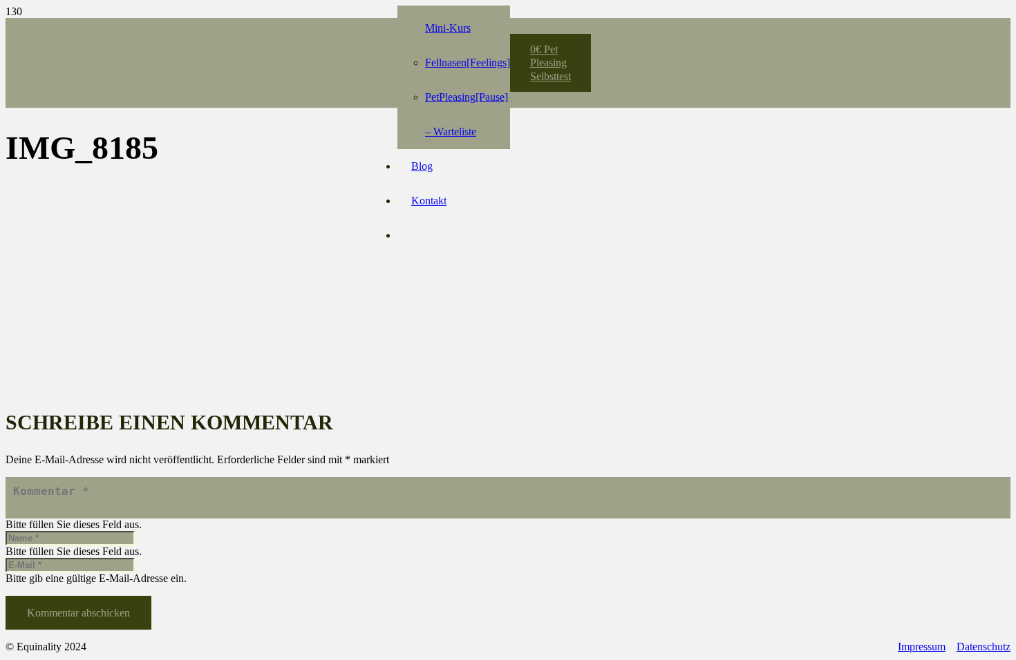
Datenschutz (983, 646)
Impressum (922, 646)
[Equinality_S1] (266, 55)
